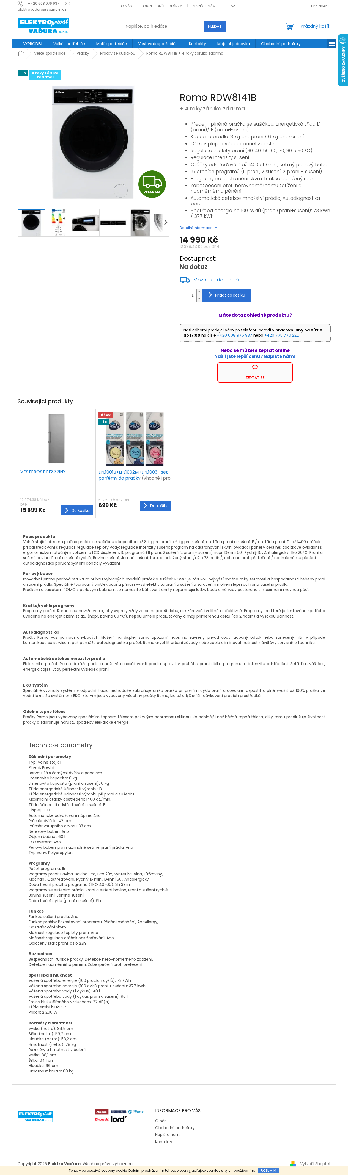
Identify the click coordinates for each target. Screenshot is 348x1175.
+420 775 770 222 (281, 335)
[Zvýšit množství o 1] (199, 292)
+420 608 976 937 (234, 335)
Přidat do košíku (230, 295)
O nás (126, 6)
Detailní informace (196, 227)
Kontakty (163, 1141)
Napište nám (204, 6)
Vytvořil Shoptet (315, 1163)
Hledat (215, 26)
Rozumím (268, 1170)
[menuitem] (33, 43)
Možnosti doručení (216, 280)
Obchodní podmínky (162, 6)
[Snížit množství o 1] (199, 298)
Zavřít (209, 364)
